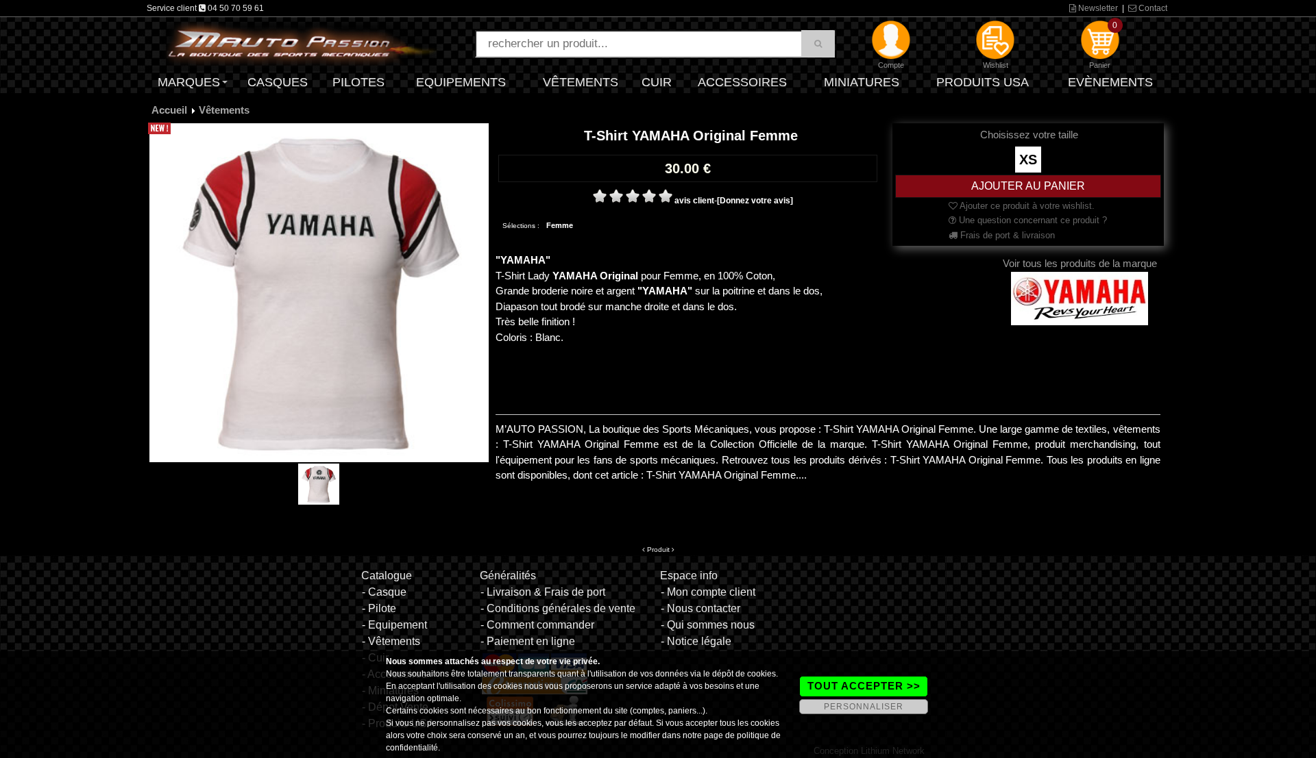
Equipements (461, 82)
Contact (1151, 8)
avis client (694, 200)
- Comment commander (537, 625)
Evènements (1110, 82)
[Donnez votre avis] (755, 200)
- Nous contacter (700, 608)
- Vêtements (391, 641)
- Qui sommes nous (708, 625)
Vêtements (580, 82)
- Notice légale (696, 641)
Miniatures (861, 82)
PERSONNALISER (863, 706)
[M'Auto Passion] (301, 43)
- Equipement (394, 625)
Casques (277, 82)
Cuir (657, 82)
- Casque (384, 592)
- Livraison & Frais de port (542, 592)
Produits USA (982, 82)
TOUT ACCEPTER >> (864, 686)
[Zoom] (319, 292)
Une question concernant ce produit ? (1031, 220)
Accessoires (742, 82)
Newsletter (1097, 8)
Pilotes (358, 82)
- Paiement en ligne (527, 641)
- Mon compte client (708, 592)
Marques (189, 82)
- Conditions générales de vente (557, 608)
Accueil (169, 110)
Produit (658, 549)
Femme (559, 225)
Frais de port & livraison (1006, 235)
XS (1028, 159)
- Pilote (379, 608)
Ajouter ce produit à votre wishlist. (1026, 206)
